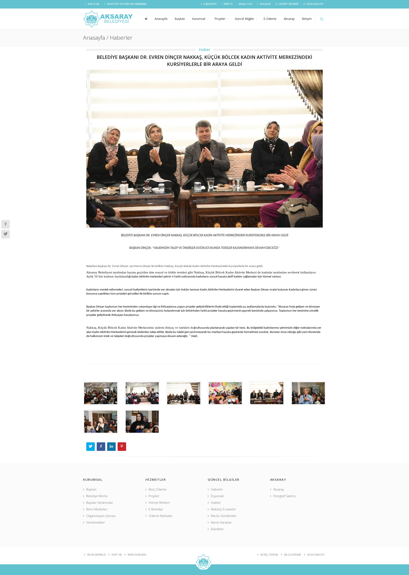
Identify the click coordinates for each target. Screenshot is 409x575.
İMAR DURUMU (137, 554)
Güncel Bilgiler (244, 19)
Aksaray (289, 19)
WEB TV (228, 4)
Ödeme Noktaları (160, 516)
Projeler (220, 19)
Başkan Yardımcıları (99, 503)
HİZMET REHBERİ (288, 4)
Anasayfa (161, 19)
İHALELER (265, 4)
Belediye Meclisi (97, 496)
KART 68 (117, 554)
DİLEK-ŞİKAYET (315, 4)
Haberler (217, 489)
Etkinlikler (217, 529)
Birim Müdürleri (96, 509)
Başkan (180, 19)
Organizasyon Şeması (101, 516)
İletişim (307, 19)
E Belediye (156, 509)
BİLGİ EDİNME (292, 554)
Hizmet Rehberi (159, 503)
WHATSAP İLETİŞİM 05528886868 (126, 4)
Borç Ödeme (157, 489)
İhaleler (216, 503)
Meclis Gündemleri (223, 516)
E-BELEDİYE (210, 4)
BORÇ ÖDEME (269, 554)
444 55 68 (93, 4)
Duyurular (217, 496)
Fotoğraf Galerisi (284, 496)
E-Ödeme (270, 19)
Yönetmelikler (95, 522)
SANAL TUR (245, 4)
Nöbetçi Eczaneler (223, 509)
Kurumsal (198, 19)
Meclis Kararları (221, 522)
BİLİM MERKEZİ (96, 554)
